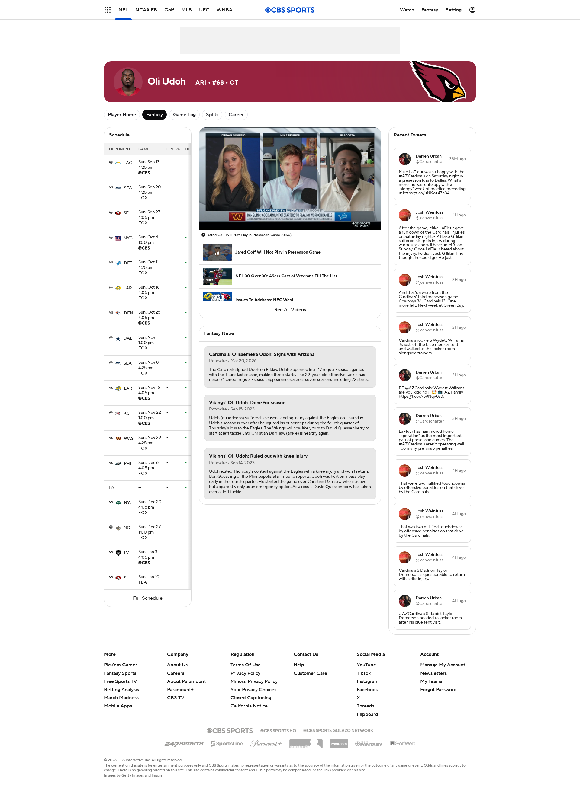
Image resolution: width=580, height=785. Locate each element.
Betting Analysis (121, 690)
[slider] (290, 212)
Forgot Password (438, 690)
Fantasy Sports (120, 673)
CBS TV (175, 698)
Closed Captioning (250, 698)
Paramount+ (180, 690)
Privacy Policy (245, 673)
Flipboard (367, 714)
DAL (128, 338)
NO (127, 528)
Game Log (184, 115)
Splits (212, 115)
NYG (128, 238)
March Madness (121, 698)
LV (126, 553)
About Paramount (186, 681)
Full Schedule (148, 598)
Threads (365, 706)
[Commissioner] (306, 742)
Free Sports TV (120, 681)
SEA (128, 188)
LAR (128, 288)
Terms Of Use (245, 665)
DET (128, 263)
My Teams (431, 681)
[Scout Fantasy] (369, 743)
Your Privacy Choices (253, 690)
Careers (175, 673)
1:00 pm (148, 240)
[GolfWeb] (403, 744)
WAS (129, 438)
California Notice (249, 706)
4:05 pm (149, 215)
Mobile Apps (118, 706)
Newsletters (433, 673)
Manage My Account (442, 665)
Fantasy (154, 115)
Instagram (368, 681)
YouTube (366, 665)
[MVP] (339, 742)
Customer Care (310, 673)
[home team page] (118, 163)
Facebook (367, 690)
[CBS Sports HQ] (278, 730)
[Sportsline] (227, 743)
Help (299, 665)
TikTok (364, 673)
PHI (127, 463)
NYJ (128, 503)
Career (236, 115)
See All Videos (290, 310)
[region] (290, 178)
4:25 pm (149, 165)
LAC (128, 163)
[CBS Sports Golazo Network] (338, 730)
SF (126, 213)
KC (127, 413)
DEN (128, 313)
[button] (107, 10)
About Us (177, 665)
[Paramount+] (266, 742)
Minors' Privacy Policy (254, 681)
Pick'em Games (120, 665)
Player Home (122, 115)
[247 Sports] (184, 742)
